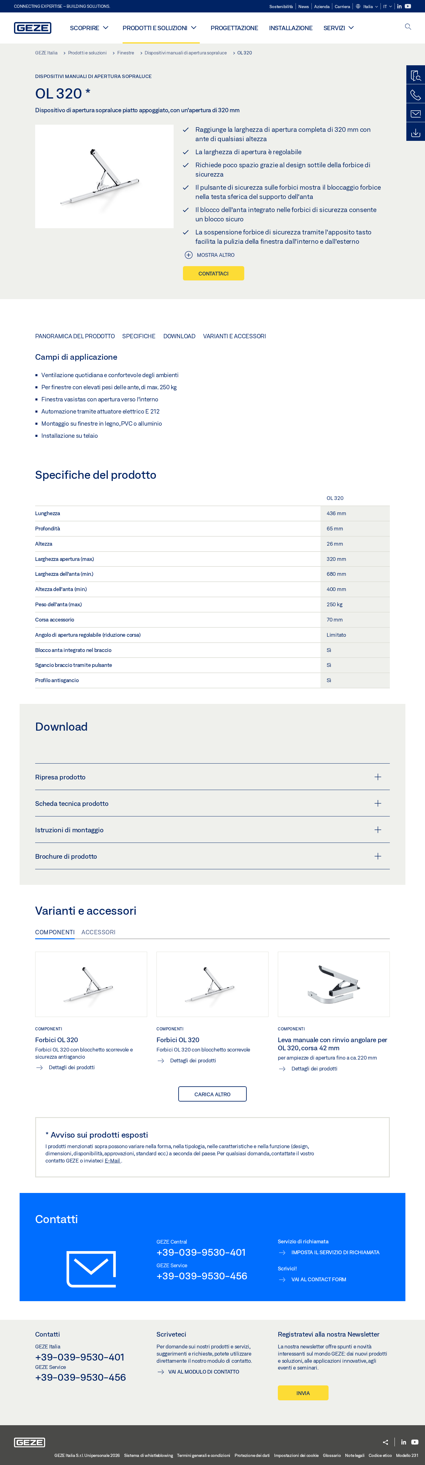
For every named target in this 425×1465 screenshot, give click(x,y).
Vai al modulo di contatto (203, 1372)
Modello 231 (407, 1455)
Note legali (354, 1455)
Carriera (342, 6)
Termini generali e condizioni (203, 1455)
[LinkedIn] (400, 6)
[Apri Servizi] (351, 27)
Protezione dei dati (252, 1455)
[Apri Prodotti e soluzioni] (193, 27)
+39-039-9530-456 (201, 1275)
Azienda (321, 6)
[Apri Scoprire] (105, 27)
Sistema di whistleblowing (148, 1455)
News (303, 6)
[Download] (415, 133)
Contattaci (213, 273)
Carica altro (212, 1094)
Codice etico (380, 1455)
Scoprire (84, 27)
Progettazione (234, 27)
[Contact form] (415, 114)
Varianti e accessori (234, 336)
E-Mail (113, 1160)
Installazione (291, 27)
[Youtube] (408, 6)
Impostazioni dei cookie (296, 1455)
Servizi (334, 27)
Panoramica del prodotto (74, 336)
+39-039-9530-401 (201, 1252)
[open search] (408, 27)
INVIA (303, 1393)
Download (179, 336)
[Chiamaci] (415, 95)
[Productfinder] (415, 76)
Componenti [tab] (55, 932)
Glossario (332, 1455)
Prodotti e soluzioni (155, 27)
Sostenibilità (281, 6)
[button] (366, 6)
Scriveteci (171, 1334)
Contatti (47, 1334)
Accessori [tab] (99, 932)
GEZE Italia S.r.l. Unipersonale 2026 (87, 1455)
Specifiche (139, 336)
